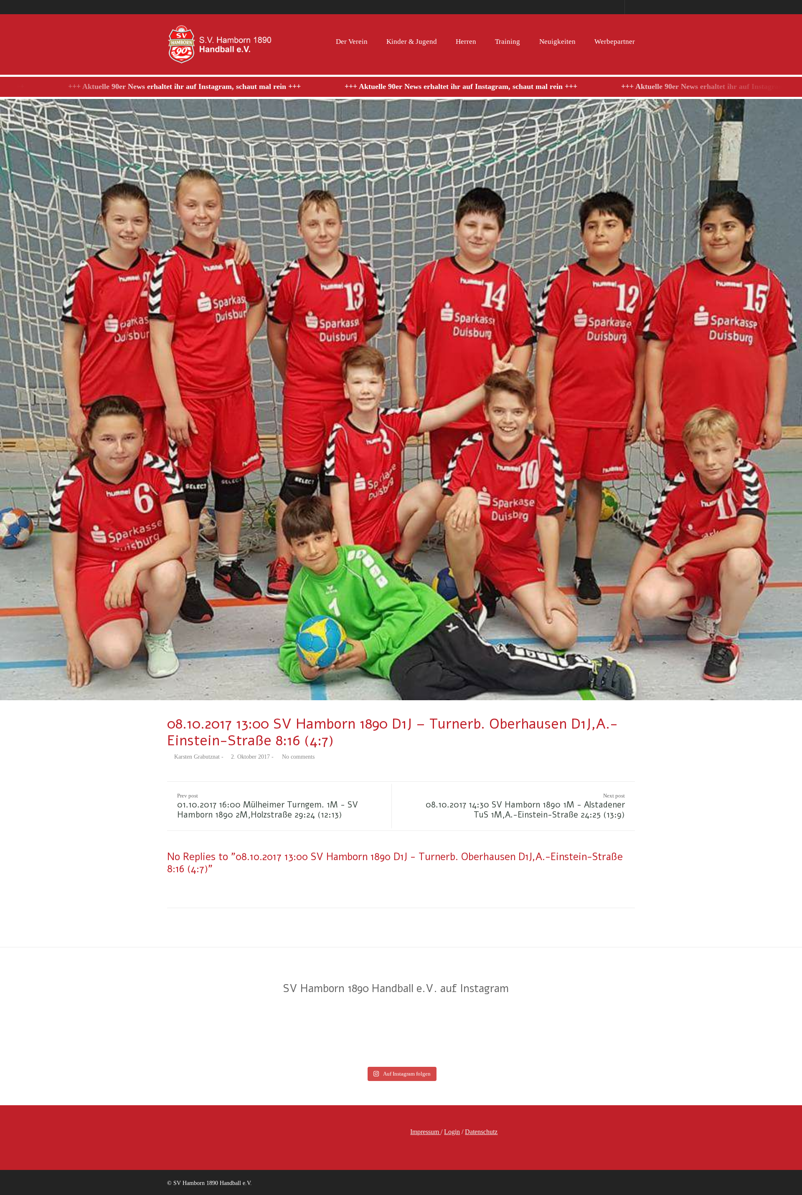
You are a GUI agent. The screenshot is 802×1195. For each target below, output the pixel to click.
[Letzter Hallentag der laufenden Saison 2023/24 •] (552, 1033)
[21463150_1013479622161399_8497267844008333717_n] (401, 399)
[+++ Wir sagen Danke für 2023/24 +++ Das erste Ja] (250, 1033)
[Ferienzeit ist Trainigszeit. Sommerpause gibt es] (149, 1033)
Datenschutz (481, 1131)
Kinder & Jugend (411, 42)
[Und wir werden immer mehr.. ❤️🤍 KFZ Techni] (48, 1033)
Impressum (425, 1131)
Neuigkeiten (557, 42)
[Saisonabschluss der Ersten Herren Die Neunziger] (350, 1033)
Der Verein (352, 42)
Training (507, 42)
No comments (298, 757)
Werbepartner (614, 42)
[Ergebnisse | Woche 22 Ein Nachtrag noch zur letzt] (754, 1033)
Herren (466, 42)
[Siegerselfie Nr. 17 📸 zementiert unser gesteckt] (451, 1033)
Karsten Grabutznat (197, 757)
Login (452, 1131)
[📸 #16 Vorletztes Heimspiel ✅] (653, 1033)
